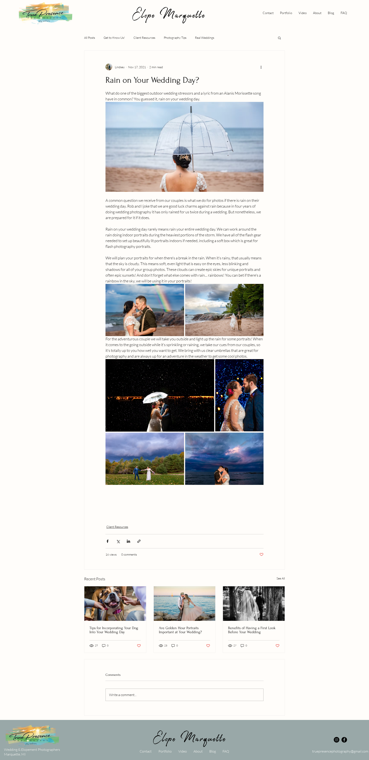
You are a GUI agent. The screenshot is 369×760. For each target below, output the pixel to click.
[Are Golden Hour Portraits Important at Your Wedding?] (184, 603)
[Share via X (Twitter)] (118, 541)
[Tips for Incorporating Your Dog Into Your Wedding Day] (115, 603)
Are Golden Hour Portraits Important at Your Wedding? (180, 630)
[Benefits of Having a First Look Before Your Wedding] (254, 603)
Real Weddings (204, 37)
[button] (279, 37)
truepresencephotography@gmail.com (340, 751)
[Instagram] (336, 740)
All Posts (89, 37)
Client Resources (144, 37)
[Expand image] (144, 310)
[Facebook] (344, 740)
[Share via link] (139, 541)
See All (281, 578)
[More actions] (261, 66)
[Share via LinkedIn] (128, 541)
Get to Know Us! (114, 37)
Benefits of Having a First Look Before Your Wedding (251, 630)
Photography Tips (175, 37)
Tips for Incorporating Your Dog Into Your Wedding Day (113, 630)
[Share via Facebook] (107, 541)
